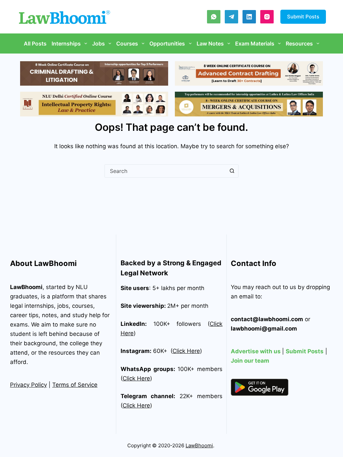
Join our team (250, 360)
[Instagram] (267, 16)
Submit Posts (303, 16)
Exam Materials (254, 43)
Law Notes (210, 43)
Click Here (186, 351)
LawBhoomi (26, 287)
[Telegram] (231, 16)
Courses (127, 43)
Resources (299, 43)
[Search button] (231, 171)
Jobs (98, 43)
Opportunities (167, 43)
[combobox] (165, 171)
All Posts (35, 43)
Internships (66, 43)
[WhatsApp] (213, 16)
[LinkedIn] (249, 16)
